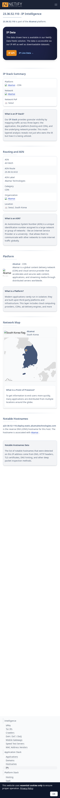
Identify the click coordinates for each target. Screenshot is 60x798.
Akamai (11, 85)
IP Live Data (26, 53)
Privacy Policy (26, 788)
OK (53, 793)
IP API (11, 53)
